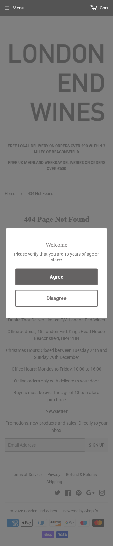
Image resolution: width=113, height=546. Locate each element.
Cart (103, 7)
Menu (18, 8)
